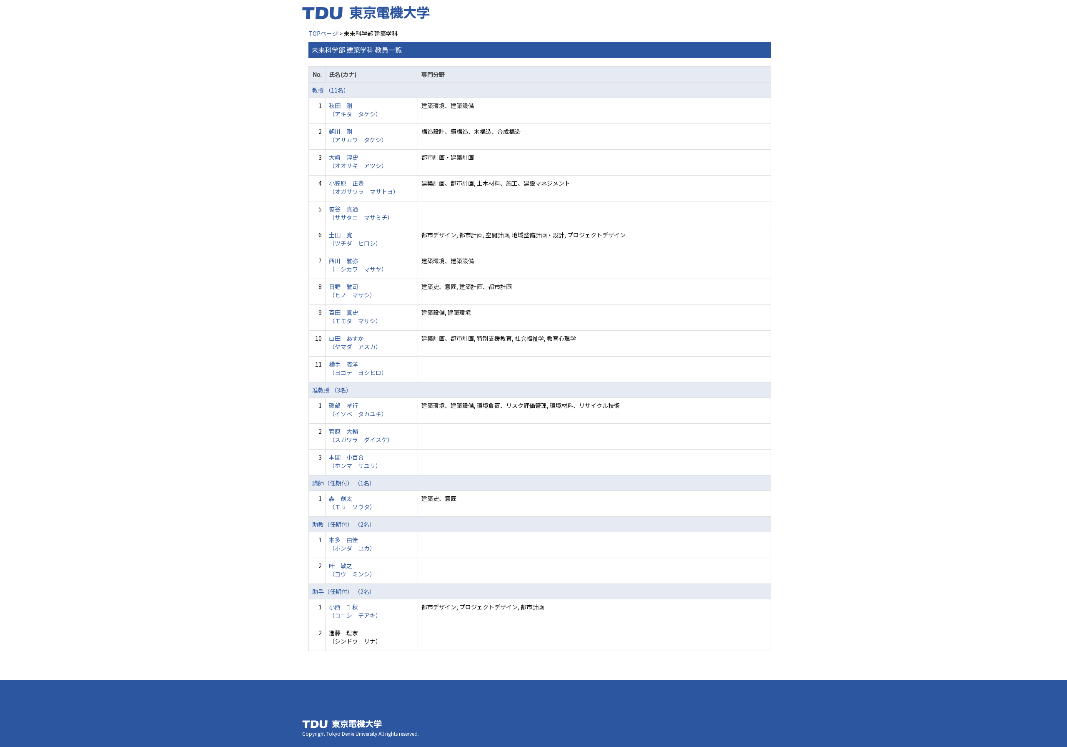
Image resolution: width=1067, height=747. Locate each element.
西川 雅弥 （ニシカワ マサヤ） (358, 265)
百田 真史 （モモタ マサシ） (355, 316)
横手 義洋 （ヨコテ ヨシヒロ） (358, 368)
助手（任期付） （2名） (343, 591)
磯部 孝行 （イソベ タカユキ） (358, 409)
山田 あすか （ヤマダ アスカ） (355, 342)
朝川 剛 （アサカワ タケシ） (358, 135)
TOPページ (323, 33)
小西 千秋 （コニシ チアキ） (355, 611)
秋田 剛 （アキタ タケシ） (355, 109)
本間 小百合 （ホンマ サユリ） (355, 461)
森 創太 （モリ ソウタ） (352, 502)
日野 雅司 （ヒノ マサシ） (352, 290)
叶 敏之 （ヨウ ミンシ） (352, 569)
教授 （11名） (330, 90)
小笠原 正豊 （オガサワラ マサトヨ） (364, 187)
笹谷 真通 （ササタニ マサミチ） (361, 213)
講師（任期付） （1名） (343, 483)
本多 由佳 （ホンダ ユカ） (352, 544)
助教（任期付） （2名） (343, 524)
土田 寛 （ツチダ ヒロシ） (355, 239)
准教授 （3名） (332, 390)
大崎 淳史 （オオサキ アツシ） (358, 161)
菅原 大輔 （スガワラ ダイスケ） (361, 435)
